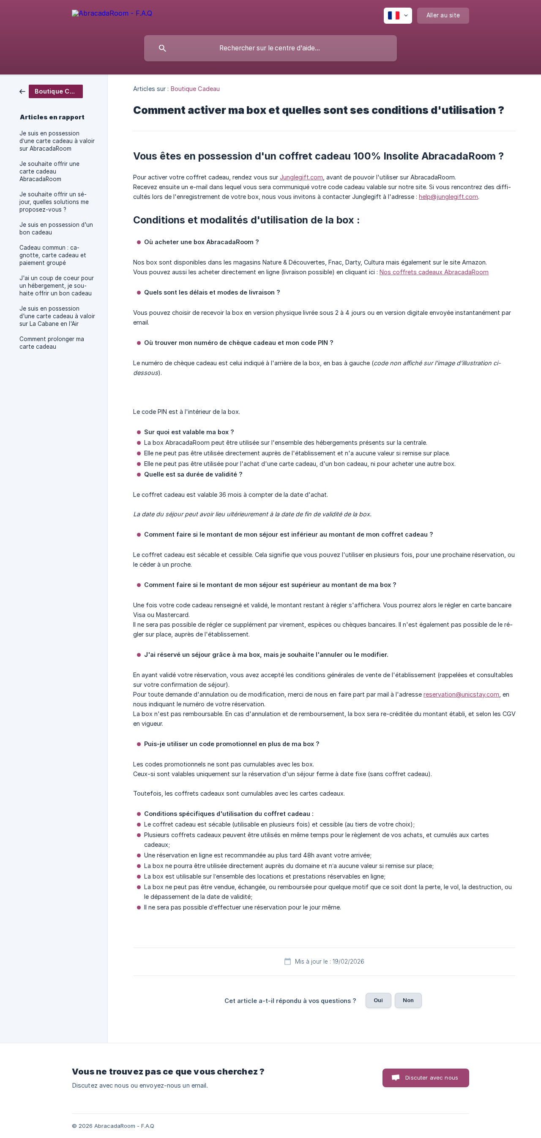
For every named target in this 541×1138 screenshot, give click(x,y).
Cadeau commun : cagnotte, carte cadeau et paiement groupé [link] (52, 255)
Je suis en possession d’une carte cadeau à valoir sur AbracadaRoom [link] (57, 141)
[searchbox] (270, 48)
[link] (51, 91)
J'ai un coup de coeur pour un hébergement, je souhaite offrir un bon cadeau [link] (56, 286)
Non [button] (408, 1000)
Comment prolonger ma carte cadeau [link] (51, 343)
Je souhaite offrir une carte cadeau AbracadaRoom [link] (49, 171)
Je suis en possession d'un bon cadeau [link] (56, 228)
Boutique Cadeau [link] (195, 88)
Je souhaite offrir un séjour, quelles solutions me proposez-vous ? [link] (54, 202)
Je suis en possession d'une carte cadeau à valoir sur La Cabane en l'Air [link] (57, 316)
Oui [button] (378, 1000)
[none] (112, 15)
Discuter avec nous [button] (431, 1077)
